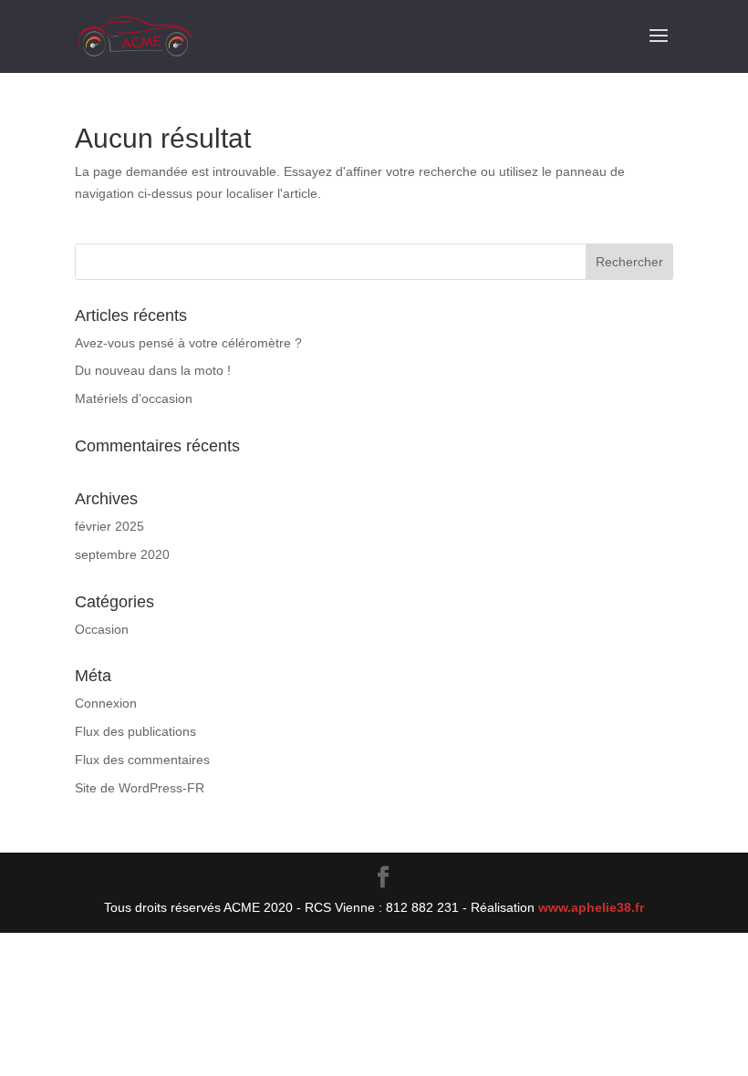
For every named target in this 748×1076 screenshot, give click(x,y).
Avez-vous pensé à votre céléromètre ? (188, 343)
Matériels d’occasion (133, 398)
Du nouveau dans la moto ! (153, 370)
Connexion (106, 703)
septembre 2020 (122, 554)
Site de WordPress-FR (139, 788)
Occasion (102, 629)
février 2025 (109, 526)
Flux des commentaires (142, 759)
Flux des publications (135, 731)
